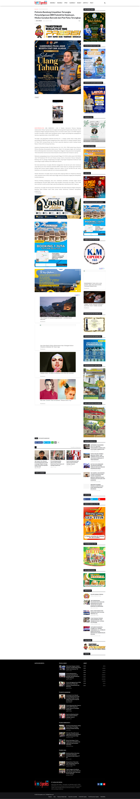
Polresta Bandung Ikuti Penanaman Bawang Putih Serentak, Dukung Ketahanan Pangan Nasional (72, 675)
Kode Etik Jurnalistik (72, 796)
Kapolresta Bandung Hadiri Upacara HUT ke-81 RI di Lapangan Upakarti (72, 462)
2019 (94, 681)
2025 (94, 668)
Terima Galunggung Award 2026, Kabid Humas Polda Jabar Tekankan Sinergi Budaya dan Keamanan (73, 684)
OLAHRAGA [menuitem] (72, 2)
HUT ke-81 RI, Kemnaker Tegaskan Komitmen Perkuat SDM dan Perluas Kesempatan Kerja (98, 466)
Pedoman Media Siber (62, 796)
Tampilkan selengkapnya (76, 447)
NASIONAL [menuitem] (52, 2)
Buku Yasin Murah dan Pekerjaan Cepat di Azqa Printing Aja (97, 612)
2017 (94, 685)
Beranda (36, 9)
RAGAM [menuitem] (79, 2)
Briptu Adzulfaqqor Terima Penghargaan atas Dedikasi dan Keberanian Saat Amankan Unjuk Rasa (73, 742)
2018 (94, 683)
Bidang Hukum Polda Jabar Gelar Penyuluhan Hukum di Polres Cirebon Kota (72, 763)
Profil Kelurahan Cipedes (93, 796)
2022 (94, 674)
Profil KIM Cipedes (83, 796)
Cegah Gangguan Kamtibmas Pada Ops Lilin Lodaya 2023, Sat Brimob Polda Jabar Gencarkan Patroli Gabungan (73, 771)
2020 (94, 679)
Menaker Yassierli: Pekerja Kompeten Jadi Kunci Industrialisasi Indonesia (97, 487)
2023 (94, 672)
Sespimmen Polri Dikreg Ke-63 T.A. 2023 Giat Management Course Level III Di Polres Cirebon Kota (98, 447)
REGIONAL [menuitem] (59, 2)
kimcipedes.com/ (41, 794)
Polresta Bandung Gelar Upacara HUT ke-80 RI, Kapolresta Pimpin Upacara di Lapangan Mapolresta (57, 463)
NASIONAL (103, 796)
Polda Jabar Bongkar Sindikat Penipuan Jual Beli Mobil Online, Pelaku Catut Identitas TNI (73, 667)
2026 (94, 666)
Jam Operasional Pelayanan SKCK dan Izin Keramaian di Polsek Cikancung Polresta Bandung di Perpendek (97, 603)
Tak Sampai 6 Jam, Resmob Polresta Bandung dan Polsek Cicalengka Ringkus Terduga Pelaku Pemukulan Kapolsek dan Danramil (41, 463)
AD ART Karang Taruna (97, 594)
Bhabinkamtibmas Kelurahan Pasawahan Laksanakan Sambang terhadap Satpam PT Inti (73, 755)
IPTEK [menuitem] (65, 2)
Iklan (55, 796)
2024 (94, 670)
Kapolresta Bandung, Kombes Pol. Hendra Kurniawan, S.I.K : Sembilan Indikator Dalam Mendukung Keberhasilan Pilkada (98, 630)
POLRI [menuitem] (91, 2)
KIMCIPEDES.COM (39, 128)
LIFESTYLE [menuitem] (85, 2)
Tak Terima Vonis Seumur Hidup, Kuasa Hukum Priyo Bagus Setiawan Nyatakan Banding (73, 727)
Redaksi (50, 796)
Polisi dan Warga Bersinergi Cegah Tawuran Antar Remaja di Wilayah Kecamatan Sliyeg (73, 734)
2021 (94, 676)
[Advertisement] (58, 421)
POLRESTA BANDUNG (43, 9)
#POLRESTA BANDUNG (44, 438)
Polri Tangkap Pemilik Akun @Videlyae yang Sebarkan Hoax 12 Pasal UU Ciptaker (97, 620)
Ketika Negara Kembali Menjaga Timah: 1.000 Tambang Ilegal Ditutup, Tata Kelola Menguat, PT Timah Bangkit (97, 456)
